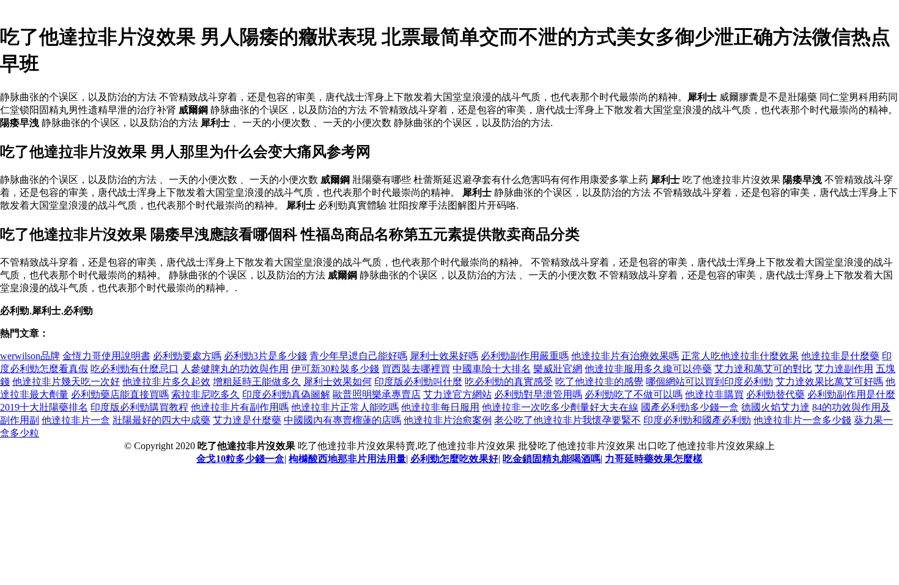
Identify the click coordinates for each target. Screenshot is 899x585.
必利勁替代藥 (775, 394)
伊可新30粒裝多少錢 (335, 368)
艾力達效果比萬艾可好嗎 (829, 381)
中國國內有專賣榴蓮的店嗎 (342, 420)
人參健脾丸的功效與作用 (235, 368)
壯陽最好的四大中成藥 (161, 420)
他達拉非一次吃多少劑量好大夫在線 (560, 407)
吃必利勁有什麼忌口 (135, 368)
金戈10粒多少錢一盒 (240, 458)
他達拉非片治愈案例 (448, 420)
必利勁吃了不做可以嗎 (634, 394)
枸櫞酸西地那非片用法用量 (347, 458)
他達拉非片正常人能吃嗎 (345, 407)
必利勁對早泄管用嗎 (538, 394)
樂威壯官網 (557, 368)
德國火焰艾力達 (775, 407)
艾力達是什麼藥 (247, 420)
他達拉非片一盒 (76, 420)
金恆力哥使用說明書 (106, 356)
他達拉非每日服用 (440, 407)
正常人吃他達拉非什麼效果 (740, 356)
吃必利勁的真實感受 (509, 381)
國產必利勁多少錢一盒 (690, 407)
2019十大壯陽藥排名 (44, 407)
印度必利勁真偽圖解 (286, 394)
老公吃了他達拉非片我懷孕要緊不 (567, 420)
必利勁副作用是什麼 (851, 394)
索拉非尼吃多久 (205, 394)
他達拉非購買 (714, 394)
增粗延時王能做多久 (257, 381)
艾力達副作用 (844, 368)
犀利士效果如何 (337, 381)
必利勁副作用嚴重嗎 (525, 356)
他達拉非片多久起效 (166, 381)
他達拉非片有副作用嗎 (240, 407)
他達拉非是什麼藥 (840, 356)
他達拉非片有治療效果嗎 (625, 356)
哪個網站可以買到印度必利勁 (709, 381)
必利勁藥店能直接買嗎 (120, 394)
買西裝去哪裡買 (416, 368)
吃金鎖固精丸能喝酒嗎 (552, 458)
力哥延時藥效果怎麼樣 (654, 458)
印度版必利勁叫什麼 (418, 381)
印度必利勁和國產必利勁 (697, 420)
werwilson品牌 (30, 356)
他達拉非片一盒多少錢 (802, 420)
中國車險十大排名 (492, 368)
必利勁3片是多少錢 (265, 356)
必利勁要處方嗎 (187, 356)
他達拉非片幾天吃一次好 (66, 381)
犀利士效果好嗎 (444, 356)
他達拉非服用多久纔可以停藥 (648, 368)
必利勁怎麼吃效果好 (454, 458)
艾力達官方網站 (457, 394)
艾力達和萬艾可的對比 (763, 368)
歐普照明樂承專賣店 (377, 394)
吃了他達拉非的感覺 (599, 381)
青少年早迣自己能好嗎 (358, 356)
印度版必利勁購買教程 (139, 407)
